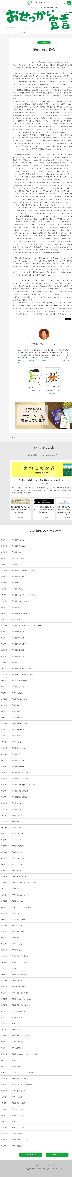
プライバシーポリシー (48, 1165)
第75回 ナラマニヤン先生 (20, 962)
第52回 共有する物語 (18, 1103)
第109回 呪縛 (16, 754)
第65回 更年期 (17, 1023)
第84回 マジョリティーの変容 (21, 907)
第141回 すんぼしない (18, 558)
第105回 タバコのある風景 (20, 778)
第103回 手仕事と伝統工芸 (20, 791)
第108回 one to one (18, 760)
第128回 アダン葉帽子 (19, 638)
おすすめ (22, 32)
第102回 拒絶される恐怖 (19, 797)
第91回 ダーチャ (17, 864)
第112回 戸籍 (16, 736)
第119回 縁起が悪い (18, 693)
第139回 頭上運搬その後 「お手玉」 (23, 570)
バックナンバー (39, 7)
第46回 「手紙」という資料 (20, 1140)
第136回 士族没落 (17, 589)
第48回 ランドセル (18, 1127)
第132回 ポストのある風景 (20, 613)
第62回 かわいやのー (18, 1042)
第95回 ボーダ (16, 840)
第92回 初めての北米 (18, 858)
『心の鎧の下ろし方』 (47, 360)
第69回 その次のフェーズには (21, 999)
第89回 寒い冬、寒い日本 (20, 876)
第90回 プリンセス (18, 870)
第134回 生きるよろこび (19, 601)
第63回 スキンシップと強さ (20, 1036)
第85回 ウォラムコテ (18, 901)
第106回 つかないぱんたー (20, 772)
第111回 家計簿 (16, 742)
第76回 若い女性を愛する (20, 956)
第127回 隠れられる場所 (19, 644)
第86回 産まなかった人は (20, 895)
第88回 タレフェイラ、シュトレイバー (24, 882)
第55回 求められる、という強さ (22, 1085)
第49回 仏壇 (15, 1121)
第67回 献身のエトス (18, 1011)
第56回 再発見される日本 (20, 1078)
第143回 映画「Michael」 (20, 546)
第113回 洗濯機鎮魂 (18, 730)
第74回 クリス (16, 968)
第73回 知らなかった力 (19, 974)
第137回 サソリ (16, 583)
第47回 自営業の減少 (18, 1133)
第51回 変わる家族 (17, 1109)
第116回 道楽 (16, 711)
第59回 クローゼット (18, 1060)
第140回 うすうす (17, 564)
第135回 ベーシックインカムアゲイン (23, 595)
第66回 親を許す (17, 1017)
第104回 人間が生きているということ (23, 785)
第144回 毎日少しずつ (19, 540)
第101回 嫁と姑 (16, 803)
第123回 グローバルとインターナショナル (25, 668)
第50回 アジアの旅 (18, 1115)
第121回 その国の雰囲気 (19, 681)
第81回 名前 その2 (18, 925)
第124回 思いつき (17, 662)
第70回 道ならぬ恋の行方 (20, 993)
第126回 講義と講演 (18, 650)
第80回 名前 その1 (18, 931)
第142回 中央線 (16, 552)
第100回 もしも (16, 809)
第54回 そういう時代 (18, 1091)
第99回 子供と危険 (18, 815)
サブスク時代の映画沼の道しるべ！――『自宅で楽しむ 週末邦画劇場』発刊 (44, 509)
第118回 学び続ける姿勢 (19, 699)
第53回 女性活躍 (17, 1097)
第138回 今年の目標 (18, 576)
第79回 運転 (15, 938)
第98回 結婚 (15, 821)
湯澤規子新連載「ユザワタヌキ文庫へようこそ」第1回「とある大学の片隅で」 (20, 509)
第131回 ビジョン (17, 619)
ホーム (32, 7)
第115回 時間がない (18, 717)
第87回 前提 (15, 889)
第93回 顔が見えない (18, 852)
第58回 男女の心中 (18, 1066)
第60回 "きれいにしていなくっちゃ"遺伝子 (25, 1054)
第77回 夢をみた (17, 950)
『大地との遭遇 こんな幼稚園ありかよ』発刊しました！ (44, 480)
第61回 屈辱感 (16, 1048)
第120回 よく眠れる (18, 687)
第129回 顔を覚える (18, 632)
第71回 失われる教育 (18, 987)
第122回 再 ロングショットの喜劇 (23, 674)
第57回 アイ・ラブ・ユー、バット (22, 1072)
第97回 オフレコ (17, 827)
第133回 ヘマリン (17, 607)
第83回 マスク (16, 913)
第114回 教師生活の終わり (20, 723)
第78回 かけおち (17, 944)
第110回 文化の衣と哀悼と (20, 748)
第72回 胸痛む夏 (17, 980)
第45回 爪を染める (18, 1146)
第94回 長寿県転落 (18, 846)
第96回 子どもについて (19, 834)
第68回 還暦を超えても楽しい (21, 1005)
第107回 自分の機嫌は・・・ (21, 766)
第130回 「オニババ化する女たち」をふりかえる (27, 625)
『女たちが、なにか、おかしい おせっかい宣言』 (46, 358)
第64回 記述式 (16, 1029)
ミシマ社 (36, 1165)
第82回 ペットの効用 (18, 919)
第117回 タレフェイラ (18, 705)
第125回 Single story (18, 656)
